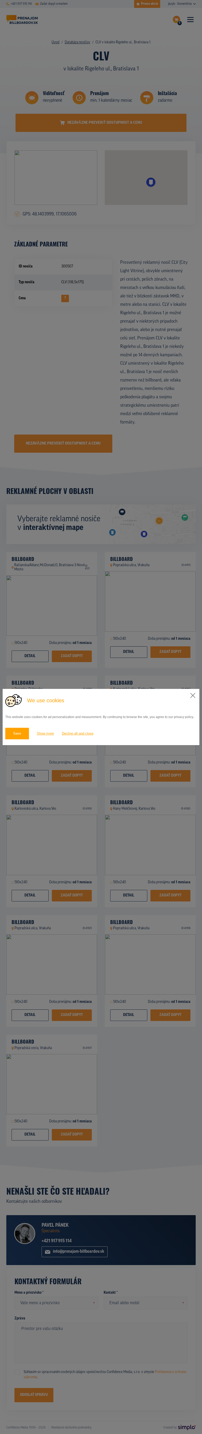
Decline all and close (77, 733)
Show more (45, 733)
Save (17, 733)
